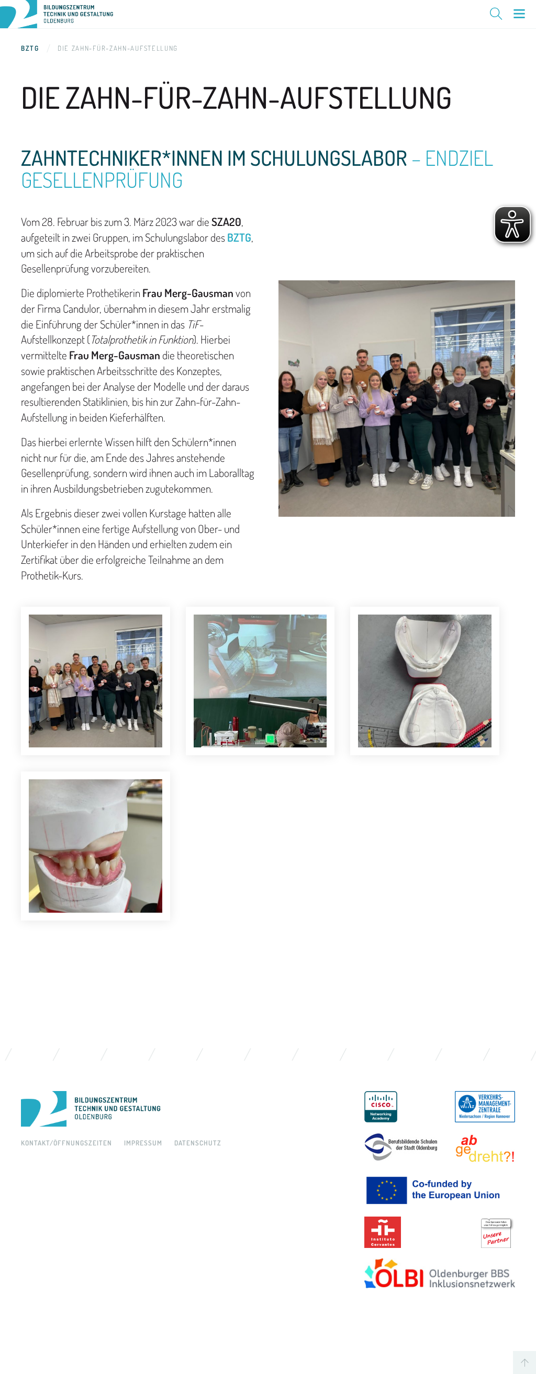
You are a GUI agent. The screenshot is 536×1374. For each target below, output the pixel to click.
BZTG (30, 48)
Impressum (143, 1143)
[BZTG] (182, 1109)
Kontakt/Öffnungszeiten (66, 1143)
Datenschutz (197, 1143)
